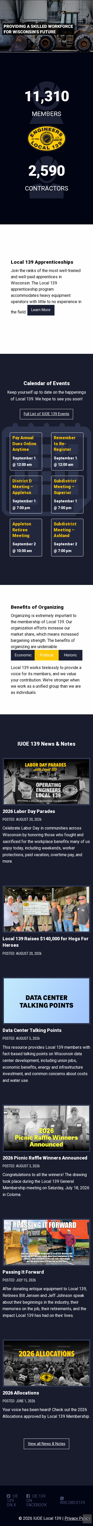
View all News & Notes (46, 1444)
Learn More (40, 310)
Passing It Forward (23, 1272)
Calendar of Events (47, 383)
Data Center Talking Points (32, 1030)
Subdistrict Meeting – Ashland (65, 530)
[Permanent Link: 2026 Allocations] (46, 1364)
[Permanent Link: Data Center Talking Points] (46, 1001)
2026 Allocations (21, 1393)
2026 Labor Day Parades (29, 811)
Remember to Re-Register (65, 443)
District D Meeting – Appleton (22, 487)
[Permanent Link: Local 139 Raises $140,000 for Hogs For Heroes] (46, 910)
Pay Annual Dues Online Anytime (24, 443)
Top (87, 1518)
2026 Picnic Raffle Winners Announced (45, 1158)
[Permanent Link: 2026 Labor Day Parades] (46, 782)
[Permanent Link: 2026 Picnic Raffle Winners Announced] (46, 1129)
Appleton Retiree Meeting (21, 530)
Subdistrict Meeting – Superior (65, 487)
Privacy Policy (77, 1518)
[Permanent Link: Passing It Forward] (46, 1243)
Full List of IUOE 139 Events (46, 414)
